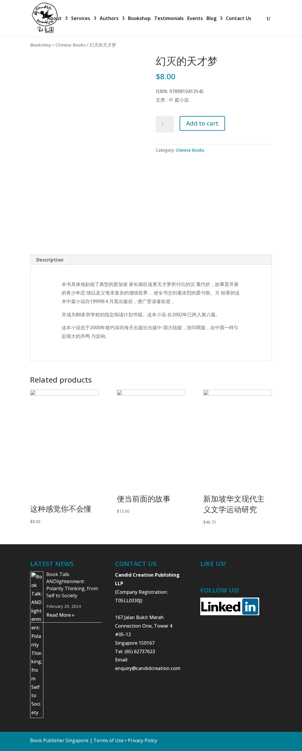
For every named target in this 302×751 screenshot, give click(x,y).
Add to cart (202, 123)
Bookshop (139, 18)
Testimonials (169, 18)
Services (80, 18)
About (54, 18)
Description (49, 260)
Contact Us (238, 18)
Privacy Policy (142, 740)
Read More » (60, 615)
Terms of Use (108, 740)
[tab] (50, 260)
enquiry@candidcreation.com (147, 668)
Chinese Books (70, 45)
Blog (211, 18)
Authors (109, 18)
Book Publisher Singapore (59, 740)
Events (195, 18)
